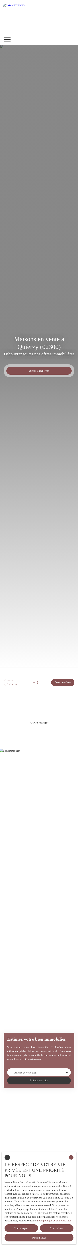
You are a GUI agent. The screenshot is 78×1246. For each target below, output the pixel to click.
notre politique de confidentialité (54, 1220)
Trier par (10, 681)
